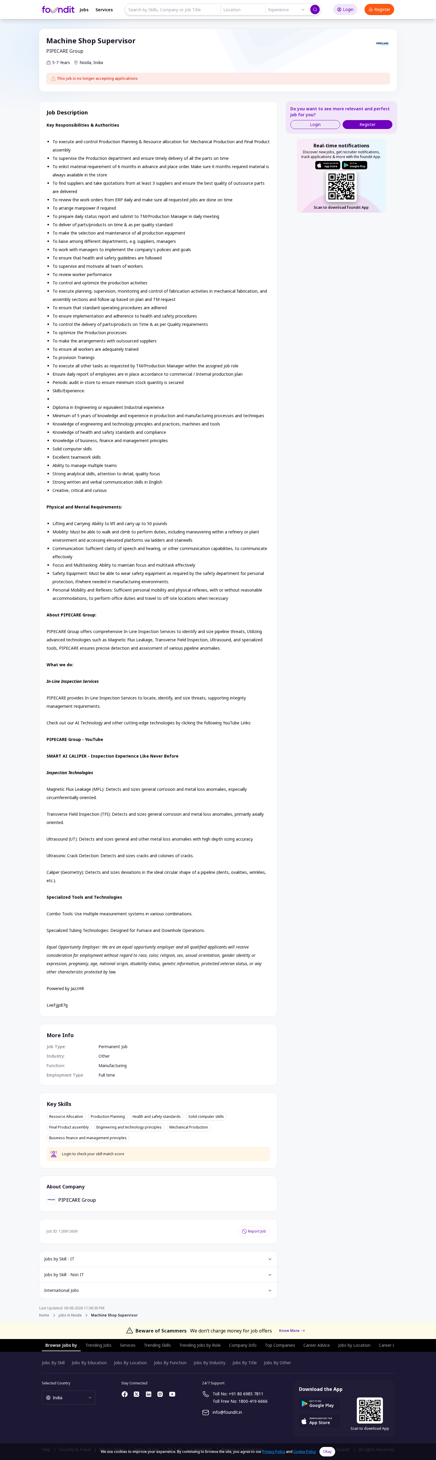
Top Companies (280, 1345)
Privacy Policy (273, 1451)
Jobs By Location (130, 1362)
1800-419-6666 (253, 1401)
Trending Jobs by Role (200, 1345)
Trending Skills (157, 1345)
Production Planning (108, 1116)
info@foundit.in (227, 1412)
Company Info (243, 1345)
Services (104, 9)
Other (104, 1056)
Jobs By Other (277, 1362)
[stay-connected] (124, 1394)
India (98, 62)
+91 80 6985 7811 (246, 1394)
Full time (106, 1075)
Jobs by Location (354, 1345)
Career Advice (316, 1345)
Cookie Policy (304, 1451)
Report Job (257, 1231)
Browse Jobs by (61, 1345)
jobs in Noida (70, 1315)
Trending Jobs (98, 1345)
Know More (289, 1330)
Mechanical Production (188, 1127)
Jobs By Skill (53, 1362)
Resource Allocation (66, 1116)
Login (348, 9)
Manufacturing (112, 1065)
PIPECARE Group (64, 51)
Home (44, 1315)
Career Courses (393, 1345)
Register (382, 9)
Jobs (83, 9)
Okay (327, 1451)
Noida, (85, 62)
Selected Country (56, 1383)
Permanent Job (113, 1046)
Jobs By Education (89, 1362)
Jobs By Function (170, 1362)
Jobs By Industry (209, 1362)
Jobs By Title (245, 1362)
